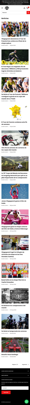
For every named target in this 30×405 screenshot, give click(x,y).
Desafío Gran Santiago (9, 355)
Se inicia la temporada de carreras (14, 331)
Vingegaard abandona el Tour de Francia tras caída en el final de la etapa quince (13, 41)
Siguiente (24, 364)
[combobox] (14, 12)
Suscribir (6, 392)
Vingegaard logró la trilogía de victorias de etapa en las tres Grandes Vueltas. (12, 254)
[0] (27, 8)
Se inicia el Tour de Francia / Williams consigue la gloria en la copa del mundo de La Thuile (14, 96)
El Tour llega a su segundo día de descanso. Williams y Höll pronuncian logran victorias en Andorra (14, 69)
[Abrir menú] (2, 8)
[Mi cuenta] (24, 8)
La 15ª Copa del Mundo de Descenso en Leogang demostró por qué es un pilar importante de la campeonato (14, 175)
